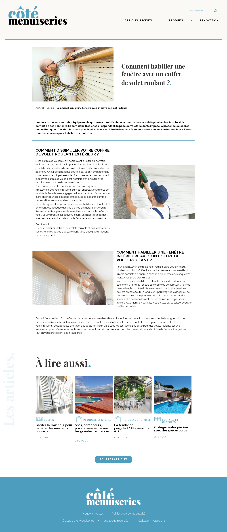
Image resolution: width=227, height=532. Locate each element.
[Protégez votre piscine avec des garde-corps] (172, 395)
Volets (50, 107)
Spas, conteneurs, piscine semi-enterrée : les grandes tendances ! (93, 429)
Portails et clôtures (170, 421)
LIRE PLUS (42, 437)
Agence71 (158, 520)
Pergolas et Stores (97, 420)
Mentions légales (93, 513)
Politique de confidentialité (128, 513)
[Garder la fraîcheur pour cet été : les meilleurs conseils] (54, 395)
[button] (113, 459)
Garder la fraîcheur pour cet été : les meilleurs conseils (54, 428)
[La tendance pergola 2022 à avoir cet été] (133, 395)
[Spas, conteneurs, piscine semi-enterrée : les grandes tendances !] (94, 395)
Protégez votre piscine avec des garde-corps (171, 428)
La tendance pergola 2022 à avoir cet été (132, 428)
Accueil (40, 107)
